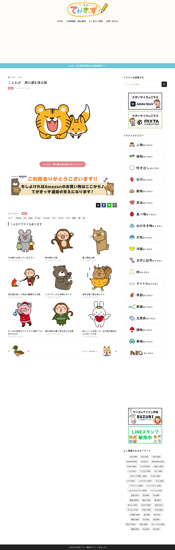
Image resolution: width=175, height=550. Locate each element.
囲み (146, 500)
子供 (146, 510)
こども (145, 471)
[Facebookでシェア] (103, 205)
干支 (159, 510)
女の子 (146, 505)
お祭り (158, 466)
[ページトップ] (169, 544)
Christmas (158, 461)
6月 (144, 456)
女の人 (132, 505)
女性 (159, 505)
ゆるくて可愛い (138, 476)
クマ (131, 481)
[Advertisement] (87, 44)
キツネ (60, 218)
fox (25, 218)
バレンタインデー (137, 490)
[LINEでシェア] (109, 205)
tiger (30, 218)
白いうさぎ (158, 524)
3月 (133, 456)
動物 (20, 77)
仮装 (135, 495)
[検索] (164, 84)
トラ (68, 218)
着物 (135, 529)
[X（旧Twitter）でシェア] (98, 205)
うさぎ (145, 466)
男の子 (130, 524)
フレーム (156, 490)
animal (18, 218)
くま (132, 471)
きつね (37, 218)
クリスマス (145, 481)
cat (144, 461)
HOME (13, 77)
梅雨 (135, 519)
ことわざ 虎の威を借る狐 (55, 164)
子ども (133, 510)
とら (54, 218)
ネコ (159, 481)
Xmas (131, 466)
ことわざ (46, 218)
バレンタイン (154, 485)
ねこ (158, 471)
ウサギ (155, 476)
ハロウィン (136, 485)
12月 (156, 456)
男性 (143, 524)
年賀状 (135, 514)
